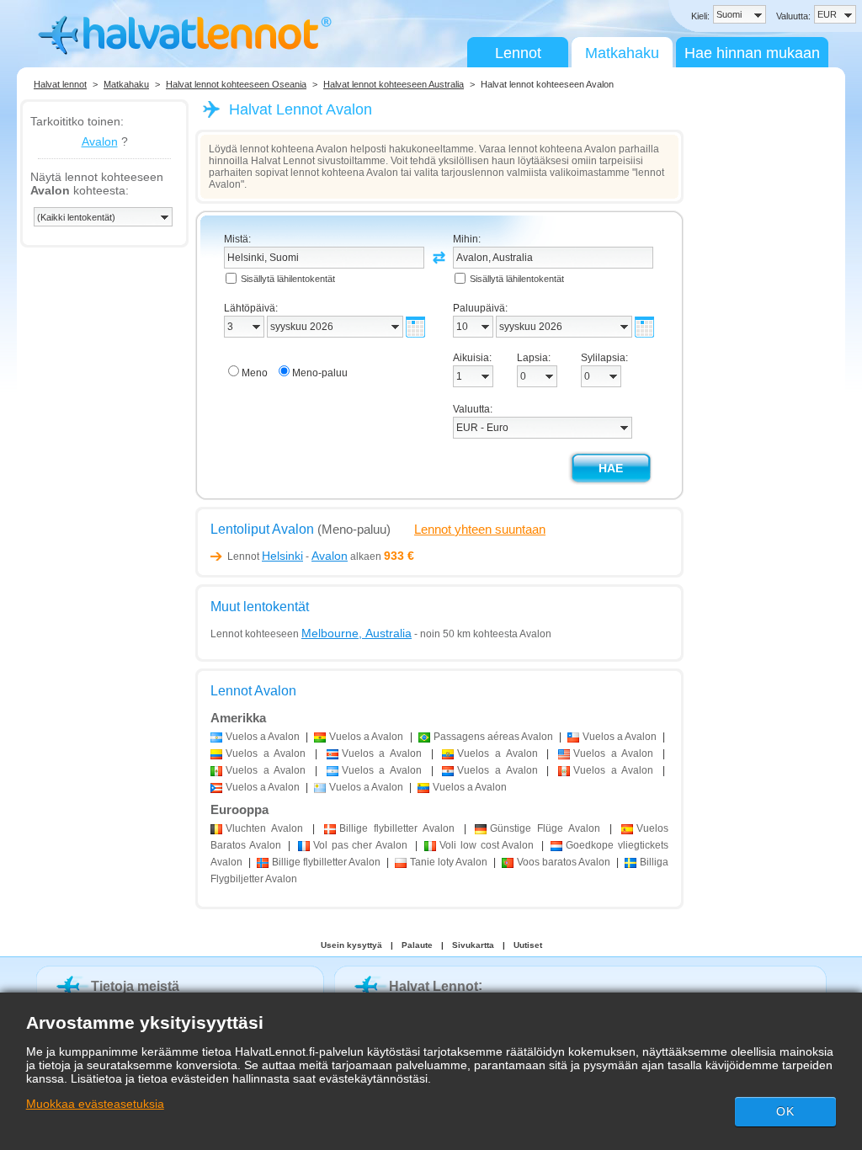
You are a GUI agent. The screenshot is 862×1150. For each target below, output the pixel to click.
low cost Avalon (486, 845)
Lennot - (287, 556)
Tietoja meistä (135, 986)
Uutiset (527, 945)
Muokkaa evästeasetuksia (95, 1103)
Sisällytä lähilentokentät (288, 279)
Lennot (518, 53)
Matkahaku (622, 53)
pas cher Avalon (360, 845)
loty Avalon (448, 862)
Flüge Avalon (545, 828)
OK (785, 1111)
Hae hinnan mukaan (752, 53)
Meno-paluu (320, 373)
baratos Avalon (563, 862)
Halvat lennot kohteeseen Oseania (236, 84)
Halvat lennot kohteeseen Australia (393, 84)
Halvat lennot (60, 84)
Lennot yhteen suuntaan (479, 529)
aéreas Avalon (493, 737)
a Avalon (263, 737)
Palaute (417, 945)
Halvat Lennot (433, 986)
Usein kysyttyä (351, 945)
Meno (255, 373)
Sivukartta (473, 945)
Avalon (100, 141)
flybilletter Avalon (397, 828)
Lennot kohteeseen (311, 634)
